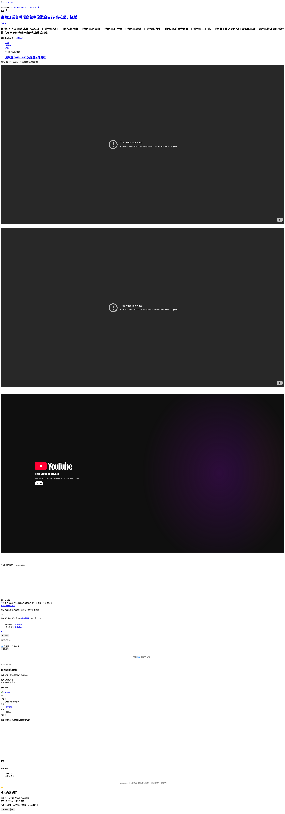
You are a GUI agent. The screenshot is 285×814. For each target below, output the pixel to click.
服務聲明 (164, 783)
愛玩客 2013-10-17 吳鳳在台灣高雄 (25, 57)
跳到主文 (4, 23)
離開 (12, 809)
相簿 (7, 43)
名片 (7, 48)
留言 (29, 618)
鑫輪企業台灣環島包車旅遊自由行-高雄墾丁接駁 (39, 17)
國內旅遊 (18, 625)
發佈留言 (5, 649)
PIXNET (125, 783)
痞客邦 (24, 618)
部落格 (8, 45)
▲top (3, 631)
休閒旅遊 (19, 38)
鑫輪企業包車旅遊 (8, 606)
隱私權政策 (155, 783)
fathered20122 (20, 565)
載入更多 (5, 635)
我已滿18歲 (5, 809)
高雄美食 (18, 627)
